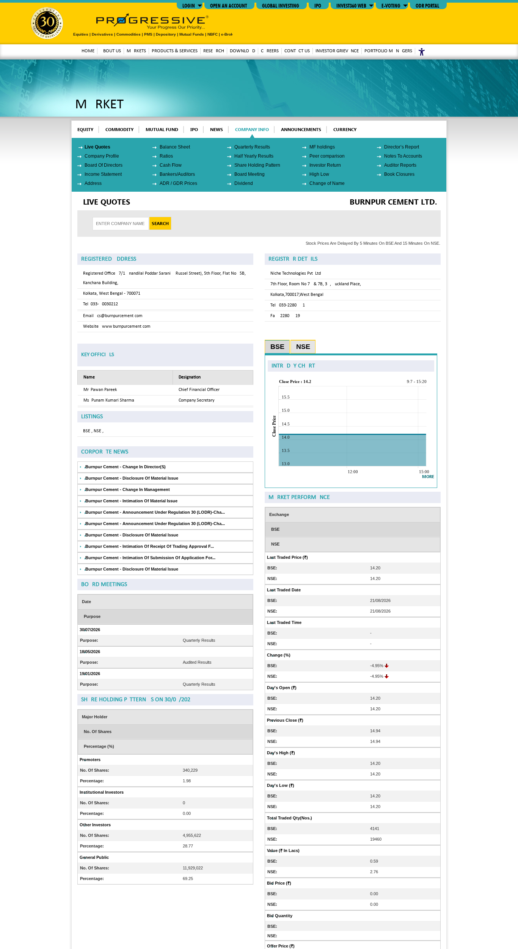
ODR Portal (427, 4)
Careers (270, 50)
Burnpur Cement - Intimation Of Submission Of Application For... (150, 557)
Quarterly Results (252, 147)
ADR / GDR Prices (178, 183)
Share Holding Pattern (257, 165)
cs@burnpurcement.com (120, 316)
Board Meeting (249, 174)
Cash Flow (171, 165)
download (242, 50)
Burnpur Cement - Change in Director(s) (125, 466)
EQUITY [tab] (85, 129)
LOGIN (188, 4)
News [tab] (216, 129)
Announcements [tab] (301, 129)
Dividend (243, 183)
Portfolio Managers (388, 50)
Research (213, 50)
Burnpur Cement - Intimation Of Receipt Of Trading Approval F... (149, 546)
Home (88, 50)
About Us (110, 50)
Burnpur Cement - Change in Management (127, 489)
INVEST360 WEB (351, 4)
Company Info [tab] (252, 129)
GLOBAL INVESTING (280, 4)
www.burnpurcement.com (126, 326)
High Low (319, 174)
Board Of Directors (103, 165)
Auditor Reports (400, 165)
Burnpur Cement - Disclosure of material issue (131, 478)
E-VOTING (390, 4)
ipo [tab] (194, 129)
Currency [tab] (344, 129)
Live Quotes (97, 147)
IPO (317, 4)
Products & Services (175, 50)
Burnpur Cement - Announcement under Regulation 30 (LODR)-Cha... (155, 512)
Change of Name (327, 183)
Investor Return (325, 165)
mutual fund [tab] (162, 129)
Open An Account (228, 4)
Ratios (166, 156)
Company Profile (102, 156)
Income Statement (103, 174)
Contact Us (297, 50)
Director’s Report (401, 147)
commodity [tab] (119, 129)
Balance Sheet (175, 147)
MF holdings (322, 147)
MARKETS (136, 50)
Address (93, 183)
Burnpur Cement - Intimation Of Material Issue (131, 501)
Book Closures (399, 174)
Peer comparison (327, 156)
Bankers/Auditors (177, 174)
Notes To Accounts (403, 156)
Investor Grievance (337, 50)
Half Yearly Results (253, 156)
